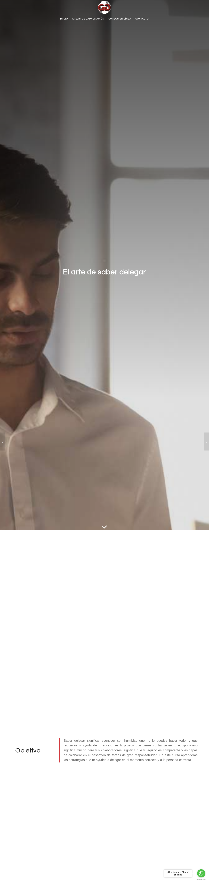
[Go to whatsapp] (201, 873)
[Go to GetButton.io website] (201, 880)
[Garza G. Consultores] (104, 7)
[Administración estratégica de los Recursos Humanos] (2, 441)
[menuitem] (64, 19)
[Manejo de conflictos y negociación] (206, 441)
